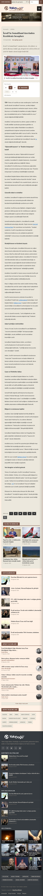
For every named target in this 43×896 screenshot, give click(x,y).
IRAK (11, 714)
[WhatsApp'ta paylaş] (16, 513)
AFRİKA (12, 29)
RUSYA (4, 718)
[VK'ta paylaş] (30, 513)
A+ (15, 87)
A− (6, 87)
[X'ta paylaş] (25, 513)
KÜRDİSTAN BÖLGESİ (14, 718)
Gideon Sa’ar (17, 303)
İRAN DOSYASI (35, 876)
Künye (19, 893)
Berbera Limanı (22, 457)
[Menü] (39, 8)
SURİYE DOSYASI (33, 880)
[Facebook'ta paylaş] (11, 513)
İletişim (24, 893)
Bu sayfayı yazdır (17, 40)
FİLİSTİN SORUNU (7, 726)
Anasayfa (5, 29)
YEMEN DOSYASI (7, 880)
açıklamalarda (23, 300)
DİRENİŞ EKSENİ (13, 722)
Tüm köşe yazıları (21, 703)
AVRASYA (22, 722)
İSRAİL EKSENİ (20, 880)
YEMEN (30, 722)
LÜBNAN (32, 718)
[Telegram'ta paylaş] (34, 513)
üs (36, 139)
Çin (13, 484)
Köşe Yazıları (12, 893)
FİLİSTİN (4, 714)
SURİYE (4, 722)
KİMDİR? (25, 718)
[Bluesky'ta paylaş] (20, 513)
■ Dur (7, 91)
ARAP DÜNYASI (25, 714)
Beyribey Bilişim (17, 890)
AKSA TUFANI (15, 876)
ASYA (33, 714)
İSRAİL (16, 714)
